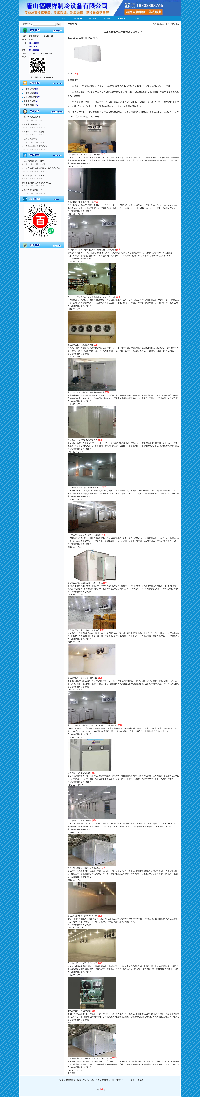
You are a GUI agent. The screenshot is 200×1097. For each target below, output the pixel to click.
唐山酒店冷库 (29, 101)
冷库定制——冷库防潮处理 (33, 131)
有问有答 (122, 18)
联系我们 (136, 18)
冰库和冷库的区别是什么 (32, 190)
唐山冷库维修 (29, 93)
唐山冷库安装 (29, 89)
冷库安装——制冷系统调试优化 (35, 146)
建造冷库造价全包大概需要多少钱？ (37, 183)
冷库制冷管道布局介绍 (31, 117)
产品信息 (78, 18)
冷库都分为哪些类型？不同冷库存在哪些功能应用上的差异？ (42, 168)
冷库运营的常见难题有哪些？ (34, 161)
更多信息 (71, 1073)
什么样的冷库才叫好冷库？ (33, 175)
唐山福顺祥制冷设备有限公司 (80, 163)
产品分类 (93, 18)
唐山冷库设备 (29, 105)
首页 (64, 18)
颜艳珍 (140, 1080)
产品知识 (107, 18)
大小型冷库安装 (30, 97)
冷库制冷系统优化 (29, 139)
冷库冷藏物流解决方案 (31, 124)
